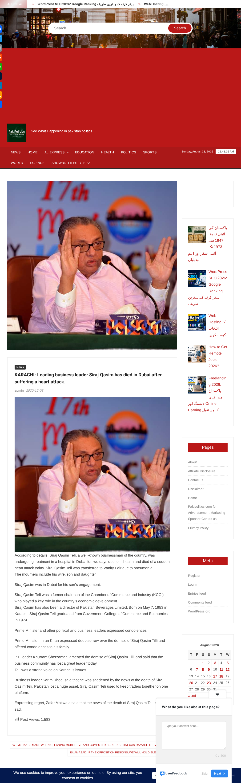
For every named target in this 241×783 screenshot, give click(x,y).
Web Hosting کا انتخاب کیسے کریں (156, 4)
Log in (192, 584)
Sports (150, 152)
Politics (128, 152)
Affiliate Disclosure (201, 471)
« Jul (192, 696)
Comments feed (200, 602)
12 (227, 669)
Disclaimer (196, 489)
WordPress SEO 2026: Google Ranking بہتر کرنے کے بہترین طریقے (73, 4)
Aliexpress (54, 152)
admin (19, 390)
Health (107, 152)
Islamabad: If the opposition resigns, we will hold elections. (118, 752)
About (192, 462)
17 (215, 676)
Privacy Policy (198, 528)
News (15, 152)
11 (221, 669)
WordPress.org (199, 611)
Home (32, 152)
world (17, 163)
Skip (204, 773)
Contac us (195, 480)
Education (84, 152)
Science (37, 163)
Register (194, 575)
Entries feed (197, 593)
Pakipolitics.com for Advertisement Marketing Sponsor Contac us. (206, 513)
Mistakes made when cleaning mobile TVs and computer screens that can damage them (87, 745)
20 (191, 683)
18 (221, 676)
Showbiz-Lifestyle (68, 163)
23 (209, 683)
